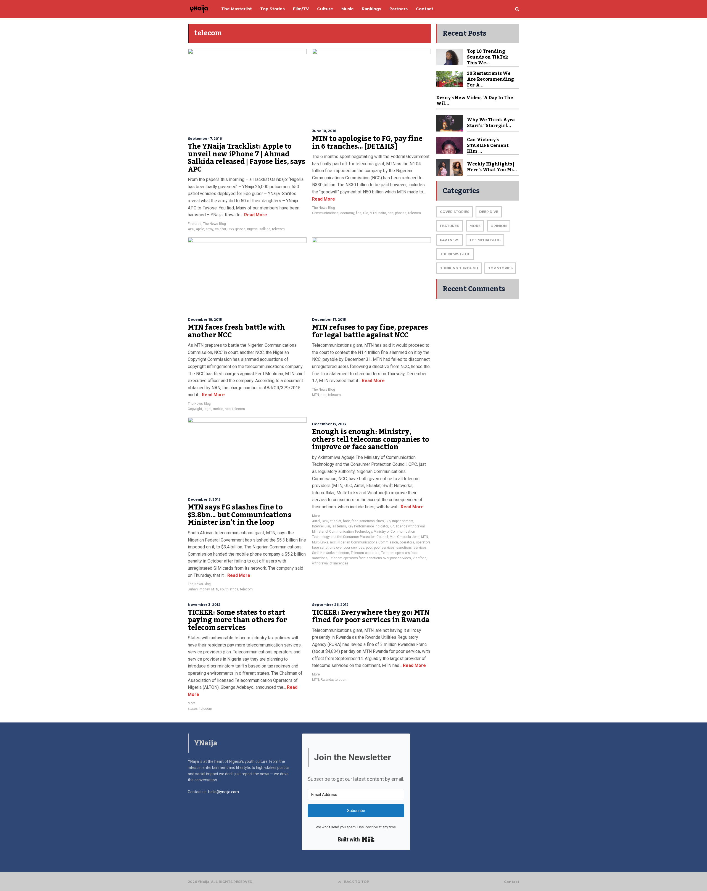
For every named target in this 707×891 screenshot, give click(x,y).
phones (401, 213)
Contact (511, 882)
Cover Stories (454, 212)
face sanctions (363, 521)
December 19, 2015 (205, 319)
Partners (449, 240)
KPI (392, 526)
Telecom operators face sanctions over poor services (370, 558)
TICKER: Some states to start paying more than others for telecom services (237, 620)
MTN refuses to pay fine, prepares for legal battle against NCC (370, 331)
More (316, 516)
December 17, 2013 (329, 424)
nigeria (252, 229)
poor (369, 548)
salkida (264, 229)
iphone (240, 229)
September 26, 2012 (330, 605)
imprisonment (402, 521)
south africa (229, 589)
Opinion (498, 226)
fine (359, 213)
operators (407, 542)
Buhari (193, 589)
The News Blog (214, 224)
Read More (255, 214)
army (209, 229)
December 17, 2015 (329, 319)
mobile (218, 409)
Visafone (419, 558)
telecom (278, 229)
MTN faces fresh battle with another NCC (236, 331)
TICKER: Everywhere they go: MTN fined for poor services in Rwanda (371, 616)
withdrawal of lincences (330, 563)
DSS (231, 229)
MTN (373, 213)
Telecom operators (365, 553)
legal (207, 409)
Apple (200, 229)
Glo (365, 213)
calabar (220, 229)
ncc (391, 213)
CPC (325, 521)
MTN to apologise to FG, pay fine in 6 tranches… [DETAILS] (367, 142)
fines (380, 521)
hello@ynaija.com (223, 792)
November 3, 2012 (204, 605)
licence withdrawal (410, 526)
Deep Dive (488, 212)
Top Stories (500, 268)
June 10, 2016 (324, 131)
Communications (325, 213)
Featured (194, 224)
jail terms (339, 526)
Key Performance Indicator (368, 526)
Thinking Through (459, 268)
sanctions (404, 548)
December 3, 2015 (204, 499)
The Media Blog (485, 240)
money (204, 589)
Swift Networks (323, 553)
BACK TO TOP (356, 882)
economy (347, 213)
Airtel (316, 521)
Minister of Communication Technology (342, 531)
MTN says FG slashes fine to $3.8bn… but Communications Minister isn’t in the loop (239, 514)
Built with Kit (356, 839)
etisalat (335, 521)
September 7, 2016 (205, 138)
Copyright (195, 409)
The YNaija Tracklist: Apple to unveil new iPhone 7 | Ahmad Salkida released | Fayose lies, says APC (246, 158)
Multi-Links (320, 542)
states (193, 709)
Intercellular (321, 526)
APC (191, 229)
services (420, 548)
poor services (384, 548)
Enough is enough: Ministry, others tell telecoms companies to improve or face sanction (370, 439)
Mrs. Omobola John (405, 537)
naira (382, 213)
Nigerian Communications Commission (367, 542)
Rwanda (327, 680)
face (346, 521)
